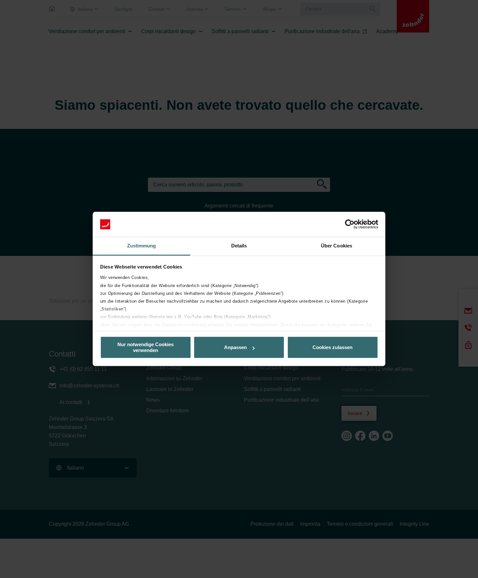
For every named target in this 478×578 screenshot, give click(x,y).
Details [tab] (239, 245)
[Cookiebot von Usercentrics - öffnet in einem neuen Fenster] (349, 224)
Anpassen (235, 347)
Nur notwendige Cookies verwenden (145, 347)
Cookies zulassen (332, 347)
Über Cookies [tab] (336, 245)
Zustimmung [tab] (141, 245)
